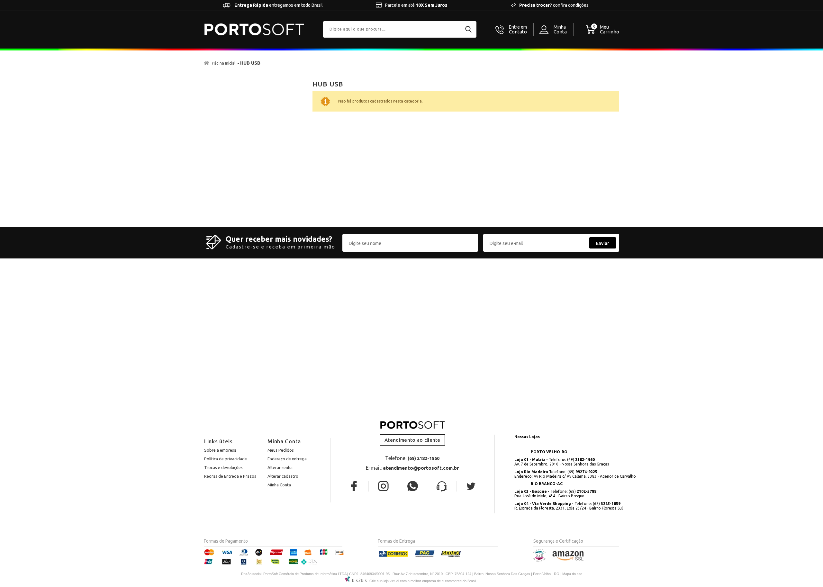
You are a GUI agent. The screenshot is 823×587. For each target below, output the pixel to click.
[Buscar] (468, 29)
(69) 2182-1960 (423, 458)
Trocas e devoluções (223, 467)
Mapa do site (572, 574)
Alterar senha (280, 467)
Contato (518, 29)
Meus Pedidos (280, 450)
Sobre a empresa (220, 450)
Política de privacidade (225, 458)
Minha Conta (279, 485)
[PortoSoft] (254, 29)
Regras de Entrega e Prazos (230, 476)
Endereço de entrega (287, 458)
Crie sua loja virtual (384, 581)
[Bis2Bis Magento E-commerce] (539, 560)
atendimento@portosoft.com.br (421, 468)
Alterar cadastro (282, 476)
